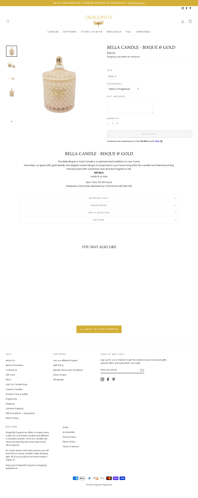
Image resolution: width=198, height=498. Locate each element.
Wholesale (114, 31)
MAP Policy (58, 365)
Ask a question (98, 212)
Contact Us (11, 370)
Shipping (111, 56)
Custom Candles (14, 389)
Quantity (113, 118)
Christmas (143, 31)
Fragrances (99, 205)
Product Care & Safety (17, 394)
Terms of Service (71, 446)
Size (110, 70)
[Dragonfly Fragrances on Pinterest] (113, 379)
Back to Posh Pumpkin (101, 329)
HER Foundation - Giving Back (20, 413)
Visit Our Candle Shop (16, 384)
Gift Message (116, 96)
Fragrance (114, 84)
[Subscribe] (142, 370)
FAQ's (8, 379)
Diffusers (70, 31)
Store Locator (60, 375)
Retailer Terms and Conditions (68, 370)
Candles (53, 31)
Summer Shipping (14, 408)
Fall (129, 31)
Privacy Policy (69, 437)
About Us (10, 360)
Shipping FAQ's (99, 198)
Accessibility (69, 432)
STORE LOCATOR (91, 31)
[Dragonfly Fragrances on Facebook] (108, 379)
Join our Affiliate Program (65, 360)
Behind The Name (14, 365)
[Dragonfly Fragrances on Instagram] (102, 379)
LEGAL (65, 427)
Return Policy (12, 418)
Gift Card (10, 375)
